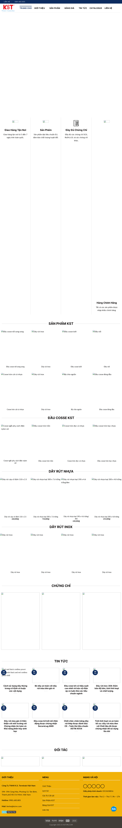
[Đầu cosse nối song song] (15, 347)
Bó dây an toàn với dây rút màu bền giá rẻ (46, 687)
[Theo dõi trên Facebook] (110, 2)
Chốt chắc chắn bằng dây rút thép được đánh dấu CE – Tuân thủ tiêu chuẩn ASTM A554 (76, 725)
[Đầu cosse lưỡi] (76, 347)
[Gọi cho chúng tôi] (119, 2)
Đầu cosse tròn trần (45, 461)
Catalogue (96, 8)
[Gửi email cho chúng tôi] (116, 2)
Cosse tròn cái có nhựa (15, 409)
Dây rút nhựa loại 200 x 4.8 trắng (106, 517)
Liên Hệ (108, 8)
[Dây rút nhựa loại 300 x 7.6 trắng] (46, 496)
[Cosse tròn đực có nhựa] (76, 441)
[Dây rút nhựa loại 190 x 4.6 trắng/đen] (76, 496)
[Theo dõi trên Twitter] (114, 2)
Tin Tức (83, 8)
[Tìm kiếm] (119, 8)
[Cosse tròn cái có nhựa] (15, 390)
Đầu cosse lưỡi (76, 367)
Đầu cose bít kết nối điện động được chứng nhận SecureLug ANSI (46, 723)
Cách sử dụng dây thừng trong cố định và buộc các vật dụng (15, 688)
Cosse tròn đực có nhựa (76, 461)
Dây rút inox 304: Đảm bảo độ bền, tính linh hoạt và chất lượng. (107, 688)
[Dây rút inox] (46, 347)
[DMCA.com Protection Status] (9, 812)
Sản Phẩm (54, 8)
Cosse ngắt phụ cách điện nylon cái (15, 462)
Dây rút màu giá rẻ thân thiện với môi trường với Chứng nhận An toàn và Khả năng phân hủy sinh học (15, 726)
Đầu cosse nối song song (15, 367)
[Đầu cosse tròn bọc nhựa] (107, 441)
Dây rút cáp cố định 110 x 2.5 (15, 517)
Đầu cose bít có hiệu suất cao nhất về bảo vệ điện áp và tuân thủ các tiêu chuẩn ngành (76, 690)
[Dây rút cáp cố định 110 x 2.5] (15, 496)
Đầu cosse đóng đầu (106, 409)
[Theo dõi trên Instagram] (112, 2)
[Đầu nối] (107, 347)
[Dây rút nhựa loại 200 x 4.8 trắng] (107, 496)
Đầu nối (107, 367)
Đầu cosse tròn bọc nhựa (106, 461)
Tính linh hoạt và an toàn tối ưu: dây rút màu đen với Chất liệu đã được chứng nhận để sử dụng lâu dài (107, 726)
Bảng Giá (69, 8)
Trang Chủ (26, 8)
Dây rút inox (45, 367)
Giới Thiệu (39, 8)
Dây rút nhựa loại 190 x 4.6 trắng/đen (76, 518)
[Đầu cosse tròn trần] (46, 441)
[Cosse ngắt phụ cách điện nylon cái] (15, 441)
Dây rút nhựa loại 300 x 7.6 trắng (45, 517)
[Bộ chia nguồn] (76, 390)
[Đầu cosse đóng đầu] (107, 390)
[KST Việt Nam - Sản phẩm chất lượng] (9, 8)
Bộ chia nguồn (76, 409)
